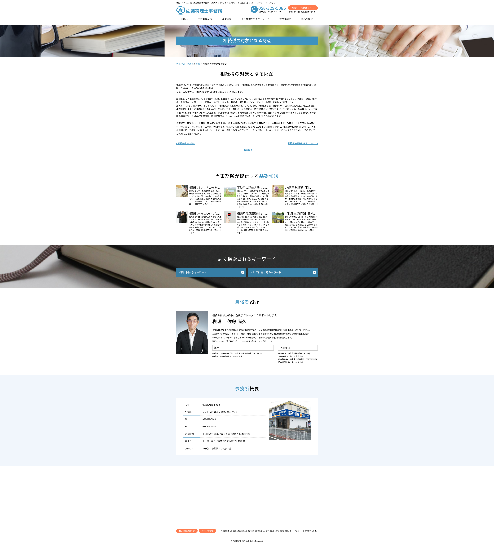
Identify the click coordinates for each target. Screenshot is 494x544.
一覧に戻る (247, 149)
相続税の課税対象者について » (303, 143)
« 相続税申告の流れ (185, 143)
